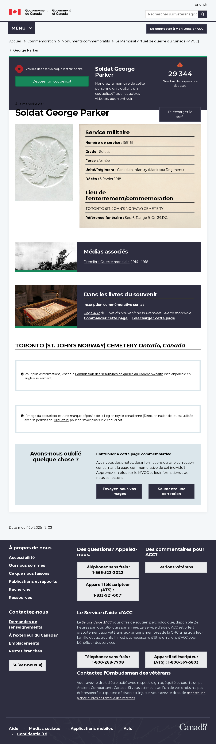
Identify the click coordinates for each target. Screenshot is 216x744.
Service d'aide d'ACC (97, 622)
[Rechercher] (202, 14)
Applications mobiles (92, 728)
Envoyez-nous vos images (119, 491)
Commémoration (41, 41)
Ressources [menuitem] (20, 597)
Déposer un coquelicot (52, 81)
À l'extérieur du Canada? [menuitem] (33, 635)
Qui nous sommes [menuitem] (27, 565)
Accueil (15, 41)
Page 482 (92, 313)
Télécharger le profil (179, 114)
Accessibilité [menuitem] (22, 557)
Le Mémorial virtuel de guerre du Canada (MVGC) (157, 41)
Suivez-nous (29, 667)
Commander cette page (106, 318)
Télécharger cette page (153, 318)
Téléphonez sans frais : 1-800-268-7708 (108, 660)
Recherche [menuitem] (20, 589)
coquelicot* (105, 94)
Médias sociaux (44, 728)
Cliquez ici (61, 420)
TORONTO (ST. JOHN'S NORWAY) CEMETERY (124, 209)
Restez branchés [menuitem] (25, 651)
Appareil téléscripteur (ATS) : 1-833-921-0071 (108, 590)
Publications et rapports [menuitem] (33, 581)
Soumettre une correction (171, 491)
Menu (23, 28)
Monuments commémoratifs (86, 41)
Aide (13, 728)
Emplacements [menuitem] (24, 643)
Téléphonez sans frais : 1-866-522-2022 (108, 570)
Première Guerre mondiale (107, 262)
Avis (128, 728)
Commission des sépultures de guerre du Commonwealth (119, 374)
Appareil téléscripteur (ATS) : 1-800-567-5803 (176, 660)
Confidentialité (32, 734)
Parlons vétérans (176, 567)
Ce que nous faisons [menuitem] (29, 573)
